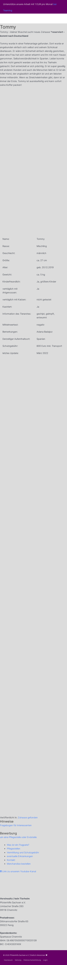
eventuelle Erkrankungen (20, 856)
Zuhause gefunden (28, 817)
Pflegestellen (13, 848)
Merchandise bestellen (19, 863)
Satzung (18, 960)
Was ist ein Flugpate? (18, 844)
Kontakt (11, 860)
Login (45, 960)
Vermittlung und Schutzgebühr (23, 852)
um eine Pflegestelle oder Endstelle (18, 837)
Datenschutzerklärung (32, 960)
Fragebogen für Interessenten (16, 825)
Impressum (8, 960)
